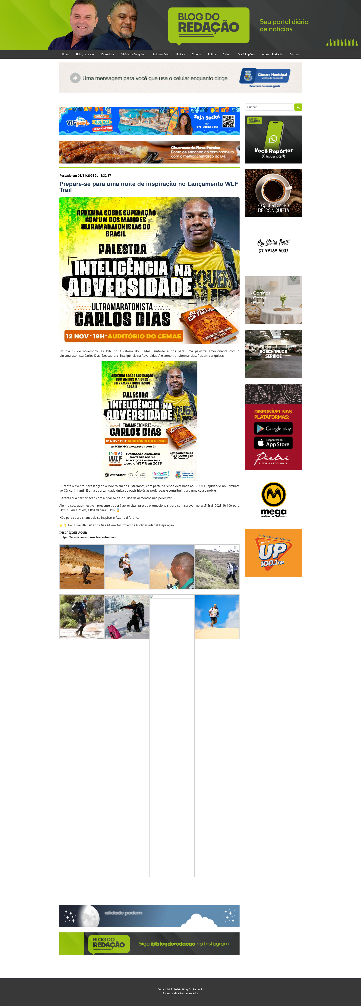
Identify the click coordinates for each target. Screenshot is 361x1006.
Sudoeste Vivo (160, 54)
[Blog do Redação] (180, 25)
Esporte (196, 54)
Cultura (227, 54)
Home (65, 54)
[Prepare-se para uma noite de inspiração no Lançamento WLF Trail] (149, 270)
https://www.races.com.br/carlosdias (87, 537)
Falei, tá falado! (85, 54)
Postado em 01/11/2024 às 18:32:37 (85, 175)
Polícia (212, 54)
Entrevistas (108, 54)
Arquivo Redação (272, 54)
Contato (294, 54)
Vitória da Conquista (133, 54)
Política (180, 54)
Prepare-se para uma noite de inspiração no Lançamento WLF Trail (148, 186)
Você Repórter (246, 54)
